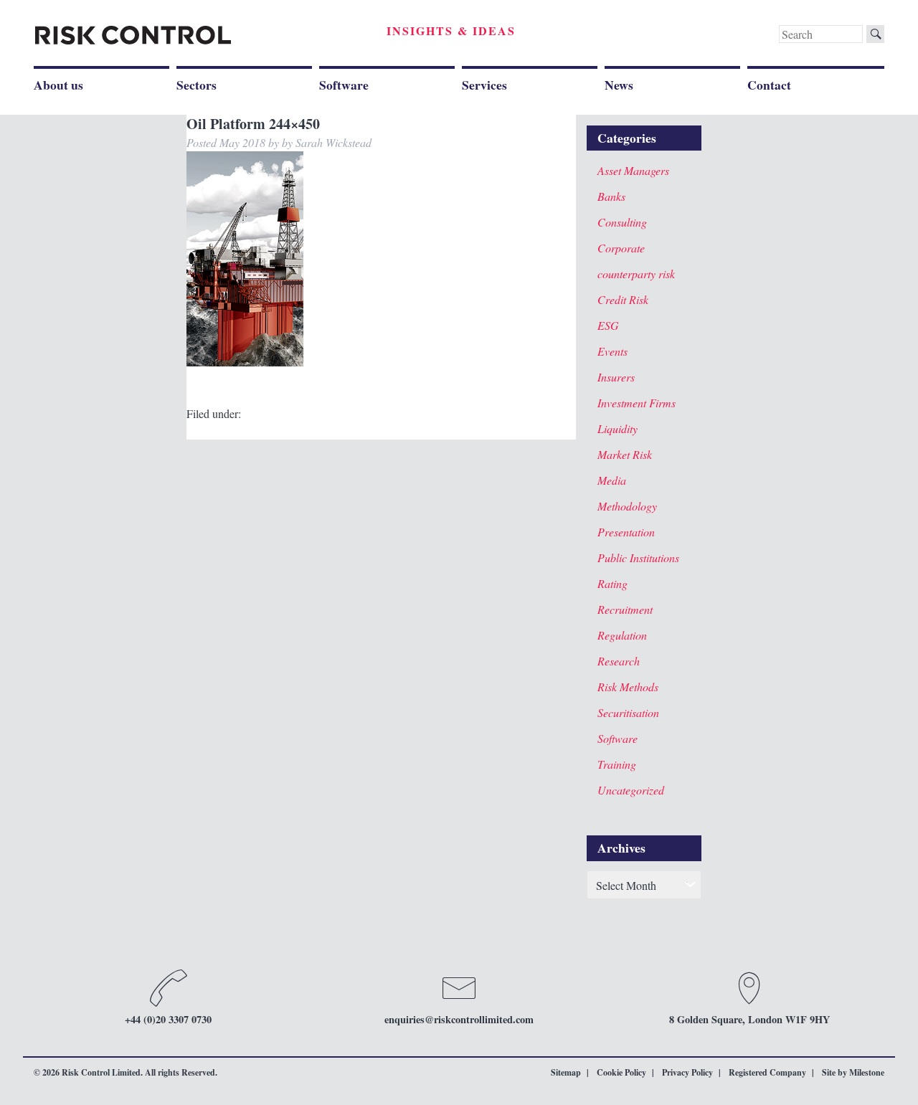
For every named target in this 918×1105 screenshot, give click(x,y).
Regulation (622, 634)
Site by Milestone (853, 1072)
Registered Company (767, 1072)
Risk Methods (627, 686)
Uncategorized (630, 789)
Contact (769, 84)
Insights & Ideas (451, 30)
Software (344, 84)
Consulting (622, 221)
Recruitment (625, 609)
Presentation (626, 531)
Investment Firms (636, 402)
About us (58, 84)
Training (616, 764)
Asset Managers (633, 170)
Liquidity (617, 428)
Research (618, 660)
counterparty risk (636, 273)
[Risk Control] (133, 35)
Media (611, 480)
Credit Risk (622, 299)
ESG (608, 325)
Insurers (616, 376)
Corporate (621, 247)
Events (612, 351)
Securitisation (628, 712)
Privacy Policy (687, 1072)
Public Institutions (638, 557)
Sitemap (566, 1072)
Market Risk (624, 454)
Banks (611, 196)
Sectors (196, 84)
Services (484, 84)
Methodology (627, 505)
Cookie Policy (621, 1072)
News (619, 84)
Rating (612, 583)
